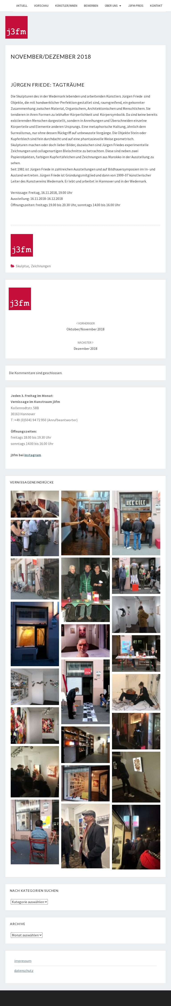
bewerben (91, 6)
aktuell (21, 6)
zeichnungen (41, 266)
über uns (111, 6)
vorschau (41, 6)
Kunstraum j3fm (8, 5)
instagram (32, 455)
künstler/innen (66, 6)
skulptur (22, 266)
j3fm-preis (135, 6)
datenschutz (23, 970)
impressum (22, 960)
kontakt (156, 6)
